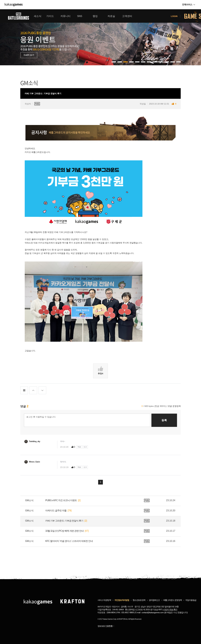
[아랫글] (42, 390)
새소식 (37, 16)
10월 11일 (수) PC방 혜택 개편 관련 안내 (64, 531)
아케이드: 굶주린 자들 (56, 510)
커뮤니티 (65, 16)
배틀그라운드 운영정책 (172, 600)
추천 (100, 373)
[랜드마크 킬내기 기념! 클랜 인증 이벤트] (100, 37)
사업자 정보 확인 (170, 609)
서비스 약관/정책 (104, 600)
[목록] (24, 390)
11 (178, 61)
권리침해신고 (154, 600)
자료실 (111, 16)
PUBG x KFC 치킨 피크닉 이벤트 (61, 500)
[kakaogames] (14, 4)
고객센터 (127, 16)
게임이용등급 (190, 600)
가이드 (50, 16)
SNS (79, 16)
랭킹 (95, 16)
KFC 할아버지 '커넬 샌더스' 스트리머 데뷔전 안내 (69, 541)
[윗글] (33, 390)
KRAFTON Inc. (123, 619)
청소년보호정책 (139, 600)
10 (172, 61)
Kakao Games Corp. (110, 619)
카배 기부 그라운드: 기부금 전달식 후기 (64, 520)
